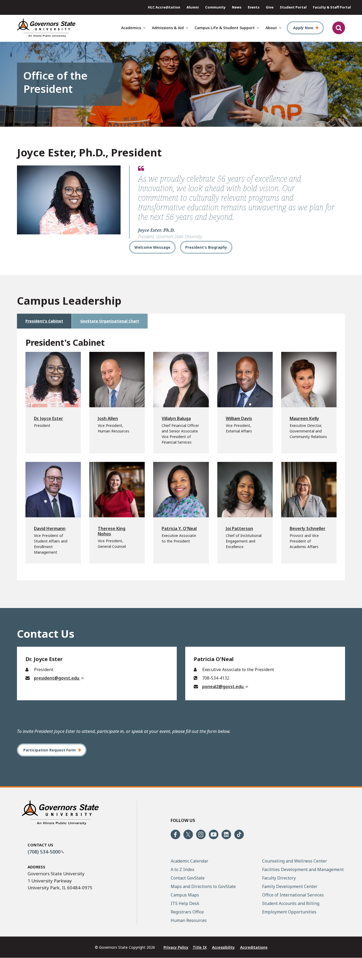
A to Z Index (182, 869)
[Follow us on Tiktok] (239, 834)
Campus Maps (185, 895)
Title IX (200, 947)
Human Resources (189, 920)
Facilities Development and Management (303, 869)
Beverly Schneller (307, 528)
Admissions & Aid (168, 27)
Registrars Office (187, 912)
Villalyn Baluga (176, 418)
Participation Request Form (49, 750)
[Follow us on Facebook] (175, 834)
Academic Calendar (189, 861)
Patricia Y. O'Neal (179, 528)
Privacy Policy (176, 947)
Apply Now (303, 27)
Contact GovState (188, 878)
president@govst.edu (57, 678)
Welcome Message (152, 247)
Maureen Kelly (304, 418)
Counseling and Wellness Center (294, 861)
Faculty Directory (279, 878)
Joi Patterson (239, 528)
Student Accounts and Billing (290, 903)
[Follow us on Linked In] (226, 834)
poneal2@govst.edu (223, 686)
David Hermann (49, 528)
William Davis (239, 418)
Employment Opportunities (289, 912)
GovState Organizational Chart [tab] (109, 320)
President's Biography (206, 247)
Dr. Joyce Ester (48, 418)
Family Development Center (289, 886)
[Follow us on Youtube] (213, 834)
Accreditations (253, 947)
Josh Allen (108, 418)
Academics (131, 27)
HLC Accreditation (164, 7)
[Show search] (338, 27)
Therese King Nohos (111, 531)
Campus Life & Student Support (225, 27)
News (236, 7)
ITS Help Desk (185, 903)
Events (253, 7)
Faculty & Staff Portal (332, 7)
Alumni (193, 7)
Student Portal (293, 7)
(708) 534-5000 (44, 851)
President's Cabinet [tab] (44, 320)
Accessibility (223, 947)
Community (215, 7)
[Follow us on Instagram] (201, 834)
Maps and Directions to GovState (203, 886)
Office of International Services (293, 895)
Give (269, 7)
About (271, 27)
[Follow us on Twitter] (188, 834)
